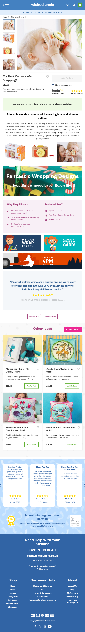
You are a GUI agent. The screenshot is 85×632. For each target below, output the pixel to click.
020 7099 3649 (42, 550)
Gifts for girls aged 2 (18, 17)
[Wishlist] (68, 5)
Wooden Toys (50, 316)
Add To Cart (67, 78)
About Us (72, 586)
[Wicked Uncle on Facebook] (35, 626)
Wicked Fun (34, 316)
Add (31, 386)
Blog (72, 589)
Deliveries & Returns (42, 586)
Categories (13, 596)
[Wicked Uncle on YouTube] (50, 626)
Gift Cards (12, 600)
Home (5, 17)
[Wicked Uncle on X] (40, 626)
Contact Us (42, 596)
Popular (12, 593)
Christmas (12, 607)
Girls (12, 589)
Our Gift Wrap (12, 603)
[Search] (74, 5)
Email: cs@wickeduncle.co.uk (42, 600)
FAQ (42, 589)
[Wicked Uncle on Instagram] (45, 626)
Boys (12, 586)
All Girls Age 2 (73, 329)
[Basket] (80, 5)
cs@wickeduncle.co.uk (42, 555)
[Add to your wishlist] (47, 76)
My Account (72, 593)
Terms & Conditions (42, 593)
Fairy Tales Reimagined (72, 601)
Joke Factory (72, 596)
